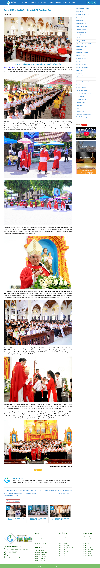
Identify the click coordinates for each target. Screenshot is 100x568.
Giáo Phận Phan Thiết (88, 549)
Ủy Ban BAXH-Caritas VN (41, 542)
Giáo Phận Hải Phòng (64, 544)
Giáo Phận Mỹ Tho (87, 547)
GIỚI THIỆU (25, 2)
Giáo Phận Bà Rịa (87, 538)
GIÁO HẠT (50, 2)
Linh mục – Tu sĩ (81, 55)
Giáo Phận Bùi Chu (63, 540)
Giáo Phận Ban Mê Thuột (41, 552)
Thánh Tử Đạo (80, 96)
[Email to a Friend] (40, 470)
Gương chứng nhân (81, 46)
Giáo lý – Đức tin (81, 38)
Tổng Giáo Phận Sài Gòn (89, 536)
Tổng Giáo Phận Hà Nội (64, 536)
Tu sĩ (77, 108)
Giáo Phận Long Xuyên (88, 545)
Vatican (37, 536)
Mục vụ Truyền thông (82, 67)
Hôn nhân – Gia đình (82, 52)
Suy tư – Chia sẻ (81, 87)
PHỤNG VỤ (58, 2)
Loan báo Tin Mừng (81, 58)
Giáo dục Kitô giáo (81, 29)
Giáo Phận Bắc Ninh (64, 538)
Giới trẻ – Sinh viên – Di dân (84, 44)
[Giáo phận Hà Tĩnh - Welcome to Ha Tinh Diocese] (11, 2)
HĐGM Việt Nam (39, 540)
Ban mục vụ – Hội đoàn (82, 14)
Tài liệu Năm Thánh (81, 90)
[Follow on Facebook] (88, 2)
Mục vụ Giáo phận (7, 7)
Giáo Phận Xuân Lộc (87, 555)
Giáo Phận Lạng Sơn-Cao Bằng (66, 547)
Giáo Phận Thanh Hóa (64, 553)
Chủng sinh (79, 20)
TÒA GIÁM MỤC (41, 2)
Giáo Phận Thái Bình (64, 551)
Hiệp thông (79, 49)
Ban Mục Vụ (79, 11)
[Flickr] (94, 2)
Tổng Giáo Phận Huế (40, 550)
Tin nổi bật (13, 7)
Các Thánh (79, 17)
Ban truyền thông (26, 13)
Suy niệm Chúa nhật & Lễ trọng (84, 82)
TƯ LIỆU (65, 2)
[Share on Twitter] (38, 470)
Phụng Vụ (79, 73)
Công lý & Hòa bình (81, 26)
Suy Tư (78, 85)
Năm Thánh (79, 70)
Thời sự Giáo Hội (81, 99)
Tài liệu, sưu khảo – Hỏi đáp (84, 93)
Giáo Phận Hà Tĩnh (63, 542)
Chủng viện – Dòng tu (82, 23)
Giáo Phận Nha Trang (40, 556)
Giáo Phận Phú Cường (88, 551)
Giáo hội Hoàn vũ (81, 32)
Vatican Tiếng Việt (39, 538)
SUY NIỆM (72, 2)
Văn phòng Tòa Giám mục (83, 114)
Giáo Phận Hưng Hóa (64, 545)
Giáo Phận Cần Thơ (87, 542)
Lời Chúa (78, 61)
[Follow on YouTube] (91, 2)
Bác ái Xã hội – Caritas (82, 8)
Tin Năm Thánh (80, 102)
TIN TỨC (32, 2)
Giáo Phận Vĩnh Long (88, 553)
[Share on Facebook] (35, 470)
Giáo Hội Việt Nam (81, 35)
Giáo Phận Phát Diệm (64, 549)
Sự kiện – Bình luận (81, 76)
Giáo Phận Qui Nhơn (40, 560)
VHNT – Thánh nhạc (81, 117)
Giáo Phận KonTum (40, 558)
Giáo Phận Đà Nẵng (40, 554)
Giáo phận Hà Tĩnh (81, 41)
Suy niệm (79, 79)
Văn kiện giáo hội (81, 111)
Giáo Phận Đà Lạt (87, 544)
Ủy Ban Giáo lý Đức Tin (41, 544)
